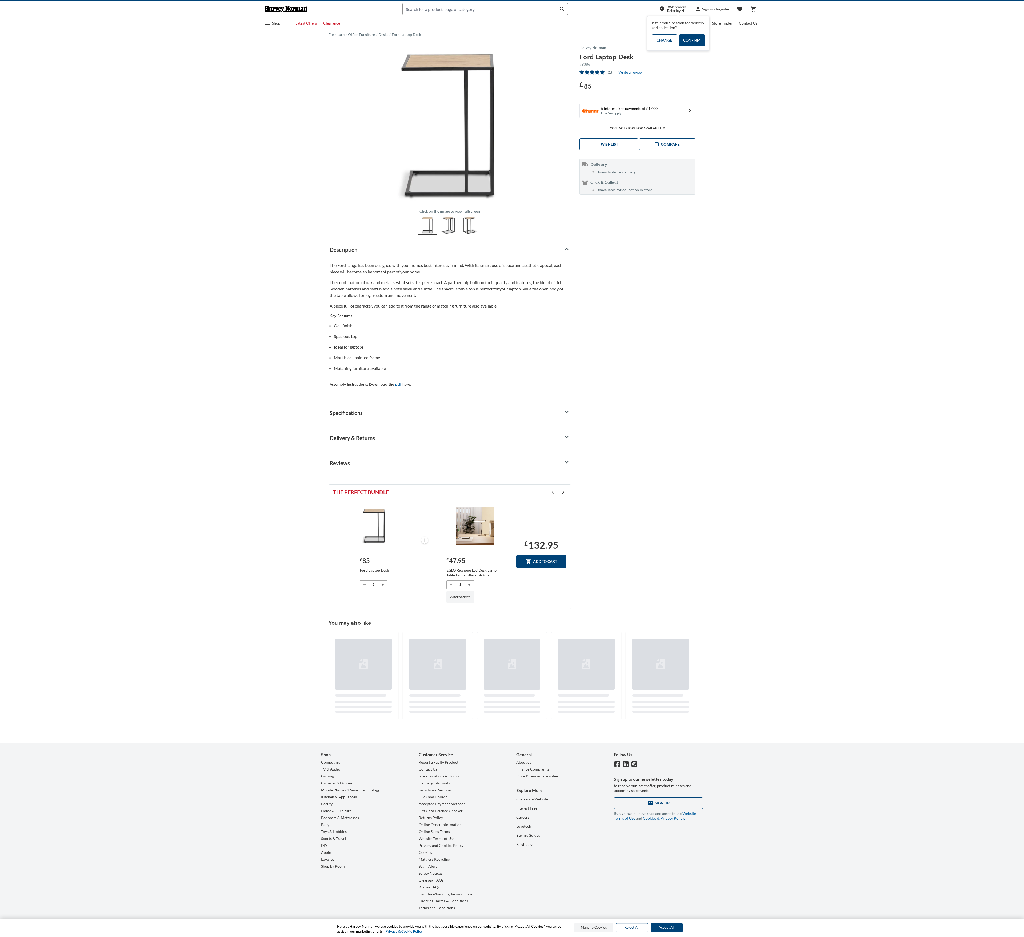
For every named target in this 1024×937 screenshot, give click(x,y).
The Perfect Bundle (361, 492)
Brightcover (526, 844)
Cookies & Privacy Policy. (664, 818)
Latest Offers (306, 23)
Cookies (425, 852)
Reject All (632, 928)
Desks (383, 34)
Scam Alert (428, 866)
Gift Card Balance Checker (441, 810)
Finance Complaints (532, 769)
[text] (585, 85)
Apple (326, 852)
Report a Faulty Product (438, 762)
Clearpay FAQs (431, 880)
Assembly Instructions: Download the (362, 384)
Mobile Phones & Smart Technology (350, 790)
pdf (398, 384)
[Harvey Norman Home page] (286, 9)
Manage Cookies (594, 928)
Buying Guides (528, 835)
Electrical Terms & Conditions (443, 901)
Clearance (331, 23)
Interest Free (526, 808)
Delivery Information (436, 783)
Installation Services (435, 790)
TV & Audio (330, 769)
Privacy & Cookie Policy (404, 931)
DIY (324, 845)
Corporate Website (532, 799)
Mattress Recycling (434, 859)
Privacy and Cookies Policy (441, 845)
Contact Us (748, 23)
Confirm (692, 40)
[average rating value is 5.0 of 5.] (593, 72)
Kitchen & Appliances (339, 797)
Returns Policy (431, 817)
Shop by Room (333, 866)
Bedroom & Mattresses (340, 817)
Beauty (327, 804)
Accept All (666, 928)
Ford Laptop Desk (406, 34)
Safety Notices (430, 873)
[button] (272, 23)
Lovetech (523, 826)
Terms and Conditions (437, 908)
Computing (330, 762)
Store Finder (722, 23)
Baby (325, 824)
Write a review (630, 72)
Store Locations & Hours (439, 776)
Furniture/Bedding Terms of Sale (445, 894)
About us (523, 762)
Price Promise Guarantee (537, 776)
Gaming (327, 776)
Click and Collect (433, 797)
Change (664, 40)
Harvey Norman (592, 47)
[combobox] (479, 9)
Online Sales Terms (434, 831)
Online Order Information (440, 824)
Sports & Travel (333, 838)
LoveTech (329, 859)
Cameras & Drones (336, 783)
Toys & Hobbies (334, 831)
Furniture (337, 34)
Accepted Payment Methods (442, 804)
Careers (522, 817)
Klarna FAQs (429, 887)
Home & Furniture (336, 810)
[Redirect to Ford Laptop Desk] (374, 526)
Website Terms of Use (436, 838)
